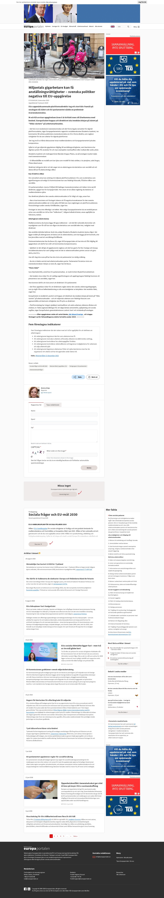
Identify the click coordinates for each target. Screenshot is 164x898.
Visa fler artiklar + (123, 664)
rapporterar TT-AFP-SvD (84, 569)
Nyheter (48, 26)
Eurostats (32, 590)
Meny (135, 27)
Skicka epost (47, 392)
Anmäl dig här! (64, 494)
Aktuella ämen (128, 857)
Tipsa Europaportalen (122, 861)
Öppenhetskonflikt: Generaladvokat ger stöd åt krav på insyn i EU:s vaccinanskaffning (81, 784)
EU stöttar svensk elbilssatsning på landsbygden (121, 658)
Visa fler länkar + (123, 712)
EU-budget (64, 26)
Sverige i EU (56, 26)
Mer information (51, 2)
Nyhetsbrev (119, 857)
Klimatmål (72, 26)
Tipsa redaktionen (52, 405)
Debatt (91, 26)
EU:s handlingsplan (40, 528)
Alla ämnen (98, 26)
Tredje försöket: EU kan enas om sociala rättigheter (123, 653)
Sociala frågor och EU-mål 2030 (38, 366)
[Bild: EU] (40, 652)
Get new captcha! (31, 456)
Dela (80, 377)
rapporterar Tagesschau (58, 734)
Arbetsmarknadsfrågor (36, 370)
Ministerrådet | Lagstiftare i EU (58, 366)
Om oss (132, 861)
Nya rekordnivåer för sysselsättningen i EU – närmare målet (124, 648)
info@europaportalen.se (103, 857)
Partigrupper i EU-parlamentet (78, 366)
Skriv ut (94, 377)
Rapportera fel (36, 405)
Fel (32, 428)
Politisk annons (135, 36)
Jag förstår (142, 2)
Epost (33, 419)
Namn (33, 411)
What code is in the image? (56, 451)
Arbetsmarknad (82, 26)
